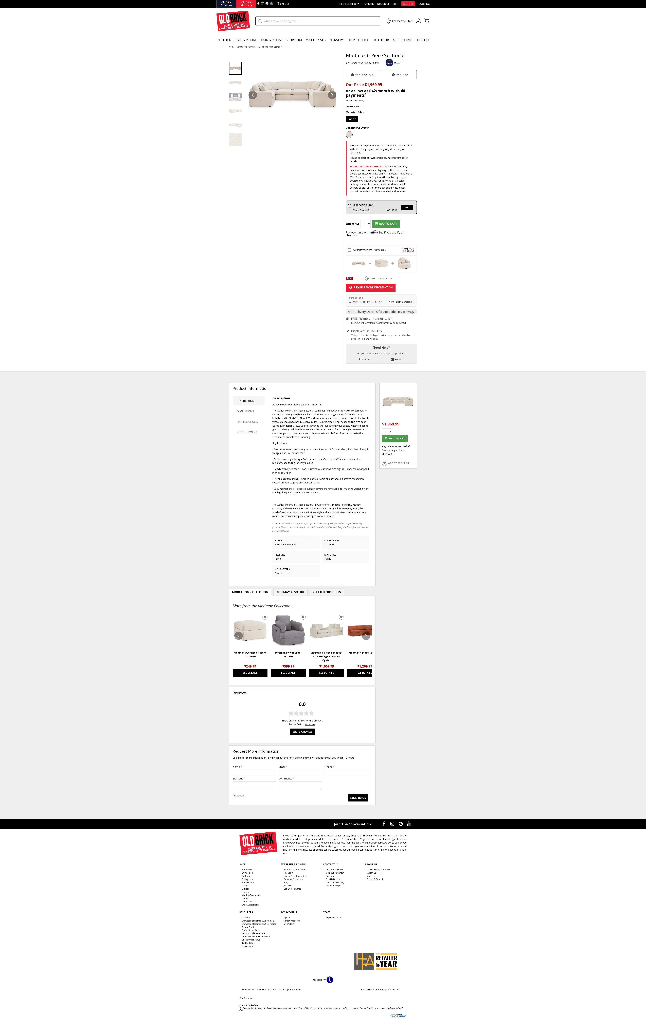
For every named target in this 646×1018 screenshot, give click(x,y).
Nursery (336, 40)
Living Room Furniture (246, 46)
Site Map (380, 989)
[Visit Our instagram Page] (263, 4)
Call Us (366, 359)
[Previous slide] (238, 636)
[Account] (418, 21)
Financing (368, 4)
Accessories (403, 40)
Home (231, 46)
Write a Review (302, 731)
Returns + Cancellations (295, 869)
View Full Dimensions (400, 301)
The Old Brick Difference (378, 869)
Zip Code (239, 778)
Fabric (352, 119)
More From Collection (250, 592)
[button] (399, 21)
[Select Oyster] (349, 134)
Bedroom (293, 40)
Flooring (424, 4)
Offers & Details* (394, 989)
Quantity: (352, 223)
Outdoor (381, 40)
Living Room (245, 40)
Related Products (327, 592)
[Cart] (427, 21)
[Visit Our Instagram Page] (393, 824)
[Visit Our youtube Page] (271, 4)
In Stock (408, 4)
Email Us (399, 359)
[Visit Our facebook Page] (258, 4)
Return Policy (247, 432)
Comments (286, 778)
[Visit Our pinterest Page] (267, 4)
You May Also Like (290, 592)
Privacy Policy (367, 989)
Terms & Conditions (376, 879)
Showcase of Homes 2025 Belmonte (259, 923)
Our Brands (245, 998)
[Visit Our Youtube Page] (409, 824)
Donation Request (334, 885)
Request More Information (373, 287)
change (410, 312)
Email (283, 766)
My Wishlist (289, 923)
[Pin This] (349, 279)
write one (310, 724)
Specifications (247, 422)
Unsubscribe (248, 946)
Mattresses (316, 40)
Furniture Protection (293, 879)
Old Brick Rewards (292, 888)
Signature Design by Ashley (364, 62)
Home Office (358, 40)
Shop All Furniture (250, 904)
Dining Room (270, 40)
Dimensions (245, 411)
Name (237, 766)
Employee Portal (333, 917)
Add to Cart (388, 224)
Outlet (423, 40)
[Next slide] (366, 636)
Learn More (353, 106)
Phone (329, 766)
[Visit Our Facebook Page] (384, 824)
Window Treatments (251, 895)
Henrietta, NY (382, 319)
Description (246, 401)
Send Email (358, 797)
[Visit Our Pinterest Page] (401, 824)
